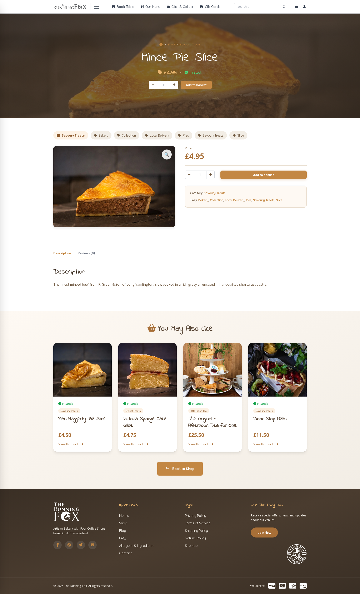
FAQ (122, 538)
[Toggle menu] (96, 6)
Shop (171, 44)
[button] (167, 154)
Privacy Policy (195, 516)
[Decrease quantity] (153, 85)
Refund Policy (195, 538)
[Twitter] (81, 545)
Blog (122, 531)
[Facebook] (57, 545)
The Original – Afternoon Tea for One (212, 422)
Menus (124, 516)
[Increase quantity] (174, 85)
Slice (240, 135)
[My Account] (304, 6)
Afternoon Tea (199, 410)
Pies (186, 135)
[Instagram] (69, 545)
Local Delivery (159, 135)
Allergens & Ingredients (136, 546)
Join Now (264, 532)
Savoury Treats (190, 44)
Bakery (103, 135)
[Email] (92, 545)
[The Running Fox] (70, 6)
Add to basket (196, 85)
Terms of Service (197, 523)
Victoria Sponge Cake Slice (145, 422)
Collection (129, 135)
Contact (125, 553)
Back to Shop (183, 468)
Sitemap (191, 546)
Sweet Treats (133, 410)
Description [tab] (62, 253)
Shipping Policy (196, 531)
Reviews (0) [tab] (86, 253)
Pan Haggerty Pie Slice (82, 419)
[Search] (284, 6)
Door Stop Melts (270, 419)
